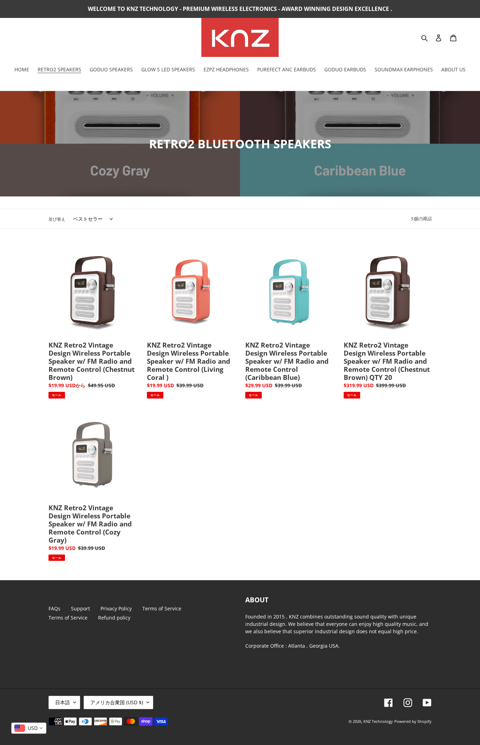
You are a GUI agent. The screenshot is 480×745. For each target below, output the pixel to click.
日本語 (62, 702)
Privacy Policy (116, 608)
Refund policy (114, 617)
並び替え (56, 219)
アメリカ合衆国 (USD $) (116, 702)
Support (80, 608)
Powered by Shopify (413, 721)
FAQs (54, 608)
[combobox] (28, 728)
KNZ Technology (378, 721)
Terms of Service (161, 608)
